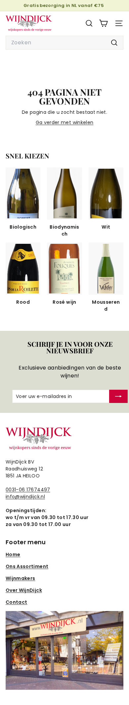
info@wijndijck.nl (25, 496)
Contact (16, 602)
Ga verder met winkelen (65, 122)
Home (13, 554)
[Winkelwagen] (103, 23)
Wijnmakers (20, 578)
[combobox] (64, 43)
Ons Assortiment (27, 566)
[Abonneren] (118, 396)
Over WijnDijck (24, 590)
